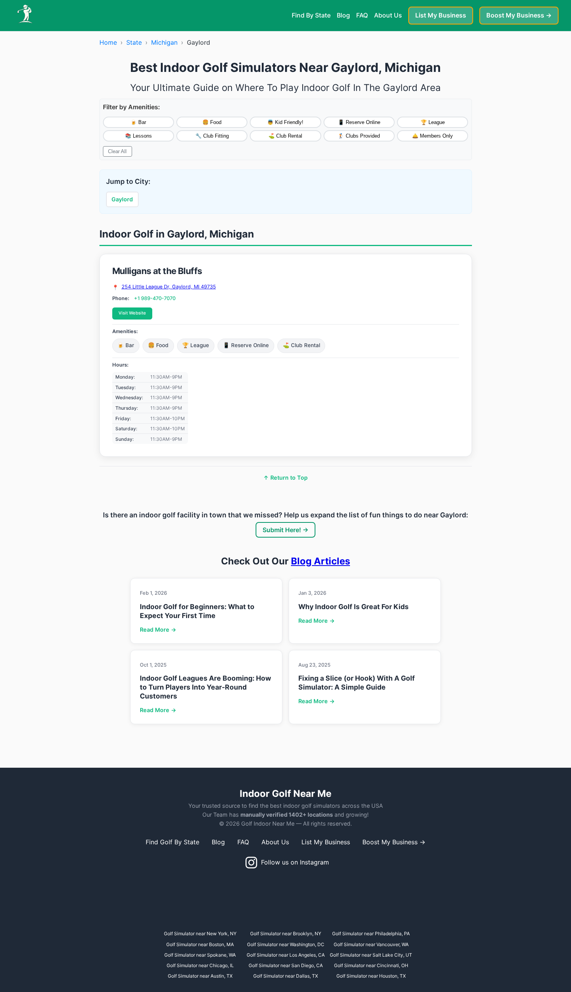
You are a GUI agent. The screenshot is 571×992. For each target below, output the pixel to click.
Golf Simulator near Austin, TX (200, 976)
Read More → (158, 629)
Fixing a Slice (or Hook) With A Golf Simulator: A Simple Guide (356, 682)
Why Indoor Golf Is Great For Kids (353, 607)
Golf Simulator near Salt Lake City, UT (371, 955)
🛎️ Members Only (432, 136)
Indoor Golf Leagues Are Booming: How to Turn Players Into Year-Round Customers (205, 687)
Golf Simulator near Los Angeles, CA (286, 955)
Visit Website (132, 313)
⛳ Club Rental (285, 136)
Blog (343, 15)
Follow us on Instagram (293, 862)
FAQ (362, 15)
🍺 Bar (138, 122)
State (134, 42)
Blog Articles (320, 561)
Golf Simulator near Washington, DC (285, 944)
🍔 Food (211, 122)
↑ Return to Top (285, 477)
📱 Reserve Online (359, 122)
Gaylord (122, 199)
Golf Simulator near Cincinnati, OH (371, 965)
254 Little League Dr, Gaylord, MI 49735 (169, 287)
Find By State (311, 15)
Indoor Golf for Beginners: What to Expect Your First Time (197, 611)
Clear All (117, 151)
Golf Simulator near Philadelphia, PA (371, 933)
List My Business (440, 15)
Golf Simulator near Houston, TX (371, 976)
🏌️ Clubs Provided (359, 136)
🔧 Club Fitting (212, 136)
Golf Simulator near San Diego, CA (286, 965)
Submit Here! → (285, 530)
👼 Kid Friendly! (285, 122)
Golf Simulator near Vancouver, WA (371, 944)
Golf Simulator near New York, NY (200, 933)
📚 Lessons (138, 136)
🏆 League (433, 122)
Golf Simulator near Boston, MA (200, 944)
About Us (388, 15)
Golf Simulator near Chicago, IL (200, 965)
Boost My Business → (519, 15)
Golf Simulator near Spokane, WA (200, 955)
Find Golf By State (172, 842)
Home (108, 42)
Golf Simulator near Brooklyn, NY (285, 933)
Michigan (164, 42)
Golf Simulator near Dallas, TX (285, 976)
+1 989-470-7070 (155, 298)
